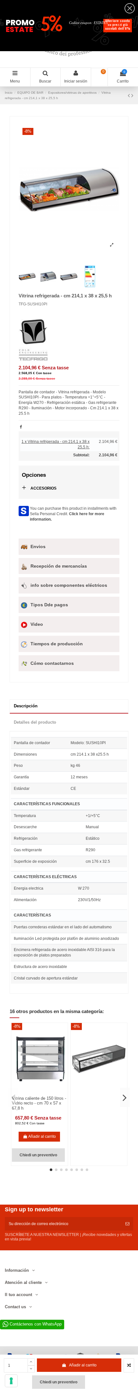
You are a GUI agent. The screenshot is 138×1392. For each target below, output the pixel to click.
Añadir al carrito (83, 1365)
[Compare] (35, 1093)
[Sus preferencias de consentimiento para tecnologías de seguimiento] (11, 1381)
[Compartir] (21, 427)
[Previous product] (129, 95)
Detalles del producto (35, 722)
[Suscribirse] (127, 1224)
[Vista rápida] (43, 1093)
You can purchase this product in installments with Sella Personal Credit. (73, 514)
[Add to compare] (129, 1365)
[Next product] (132, 95)
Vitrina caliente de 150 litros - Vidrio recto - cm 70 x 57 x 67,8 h (39, 1103)
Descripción (26, 706)
